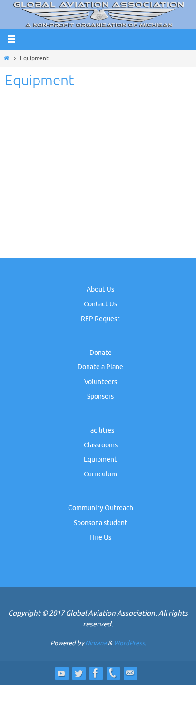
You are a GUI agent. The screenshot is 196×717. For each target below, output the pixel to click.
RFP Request (100, 319)
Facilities (100, 430)
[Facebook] (95, 673)
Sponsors (100, 397)
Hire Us (100, 538)
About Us (100, 289)
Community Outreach (100, 508)
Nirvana (96, 643)
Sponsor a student (100, 523)
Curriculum (100, 474)
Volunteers (100, 382)
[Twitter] (78, 673)
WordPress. (130, 643)
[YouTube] (61, 673)
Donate (100, 353)
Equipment (100, 459)
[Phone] (113, 673)
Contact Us (100, 304)
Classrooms (101, 445)
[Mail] (130, 673)
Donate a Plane (100, 367)
